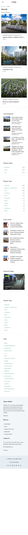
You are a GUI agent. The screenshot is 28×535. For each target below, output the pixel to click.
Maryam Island (8, 350)
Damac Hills (7, 386)
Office (6, 205)
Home (4, 6)
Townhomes (7, 208)
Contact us (5, 450)
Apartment (7, 185)
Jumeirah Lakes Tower (9, 429)
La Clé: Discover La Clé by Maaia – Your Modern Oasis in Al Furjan (18, 139)
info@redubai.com (9, 446)
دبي (5, 353)
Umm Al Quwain (8, 363)
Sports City (7, 381)
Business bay (8, 348)
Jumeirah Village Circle (10, 345)
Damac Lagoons (8, 366)
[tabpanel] (14, 282)
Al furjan (7, 383)
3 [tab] (15, 292)
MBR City (7, 371)
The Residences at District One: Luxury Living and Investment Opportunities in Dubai (17, 232)
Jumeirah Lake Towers (10, 358)
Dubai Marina (8, 368)
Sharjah (6, 360)
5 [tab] (19, 292)
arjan (6, 355)
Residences (7, 167)
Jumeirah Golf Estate (9, 373)
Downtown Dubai (8, 434)
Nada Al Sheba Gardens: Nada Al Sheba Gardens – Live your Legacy (17, 119)
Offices (6, 203)
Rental (6, 169)
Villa (6, 190)
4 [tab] (17, 292)
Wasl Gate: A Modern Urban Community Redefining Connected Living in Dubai (16, 225)
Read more (5, 415)
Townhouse (7, 193)
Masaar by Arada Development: (11, 101)
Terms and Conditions (14, 462)
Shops (6, 210)
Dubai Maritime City (9, 388)
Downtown (7, 391)
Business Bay (7, 431)
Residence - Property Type (11, 188)
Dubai (6, 343)
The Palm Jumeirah (9, 378)
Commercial (7, 198)
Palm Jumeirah (8, 376)
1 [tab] (10, 292)
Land (6, 195)
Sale (5, 172)
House (6, 200)
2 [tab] (12, 292)
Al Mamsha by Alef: (8, 69)
